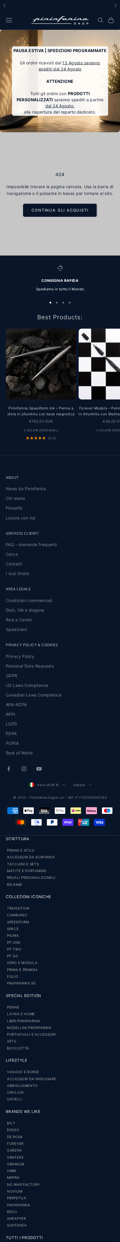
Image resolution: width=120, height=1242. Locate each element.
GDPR (11, 675)
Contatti (14, 563)
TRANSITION (18, 908)
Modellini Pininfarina (29, 1028)
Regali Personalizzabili (31, 878)
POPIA (12, 743)
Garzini (14, 1150)
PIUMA (13, 936)
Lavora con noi (21, 517)
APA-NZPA (16, 704)
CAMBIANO (17, 915)
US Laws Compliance (27, 685)
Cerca (12, 554)
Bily (11, 1123)
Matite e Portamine (27, 871)
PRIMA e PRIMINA (22, 970)
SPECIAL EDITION (23, 995)
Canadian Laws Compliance (33, 694)
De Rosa (15, 1137)
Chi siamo (15, 498)
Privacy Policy (20, 656)
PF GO (12, 956)
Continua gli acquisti (59, 210)
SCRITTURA (17, 838)
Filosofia (14, 507)
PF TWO (14, 949)
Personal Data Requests (30, 665)
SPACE (13, 929)
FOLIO (12, 977)
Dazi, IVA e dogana (25, 610)
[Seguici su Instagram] (24, 769)
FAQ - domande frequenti (31, 544)
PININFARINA (18, 1205)
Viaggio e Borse (23, 1072)
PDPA (11, 733)
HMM (11, 1171)
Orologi (15, 1092)
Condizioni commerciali (29, 600)
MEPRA (13, 1178)
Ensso (13, 1130)
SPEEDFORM (18, 922)
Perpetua (16, 1198)
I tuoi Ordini (17, 573)
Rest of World (19, 752)
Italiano (79, 785)
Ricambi (14, 885)
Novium (14, 1191)
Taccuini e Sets (23, 864)
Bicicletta (18, 1048)
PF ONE (13, 943)
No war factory (23, 1185)
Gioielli (15, 1099)
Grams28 (15, 1164)
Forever (15, 1144)
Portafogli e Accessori (31, 1034)
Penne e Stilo (21, 850)
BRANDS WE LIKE (23, 1111)
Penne (13, 1007)
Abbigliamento (22, 1086)
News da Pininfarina (26, 488)
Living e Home (21, 1014)
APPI (10, 714)
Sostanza (17, 1225)
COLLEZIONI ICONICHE (28, 896)
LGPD (11, 723)
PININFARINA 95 (21, 983)
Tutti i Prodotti (24, 1237)
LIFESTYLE (16, 1060)
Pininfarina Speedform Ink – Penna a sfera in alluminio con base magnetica (41, 411)
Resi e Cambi (19, 619)
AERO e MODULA (22, 963)
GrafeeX (15, 1157)
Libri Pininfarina (23, 1021)
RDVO (12, 1212)
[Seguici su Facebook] (9, 769)
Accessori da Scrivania (31, 857)
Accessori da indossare (31, 1079)
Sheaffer (16, 1219)
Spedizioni (16, 629)
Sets (11, 1041)
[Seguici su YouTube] (39, 769)
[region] (60, 278)
